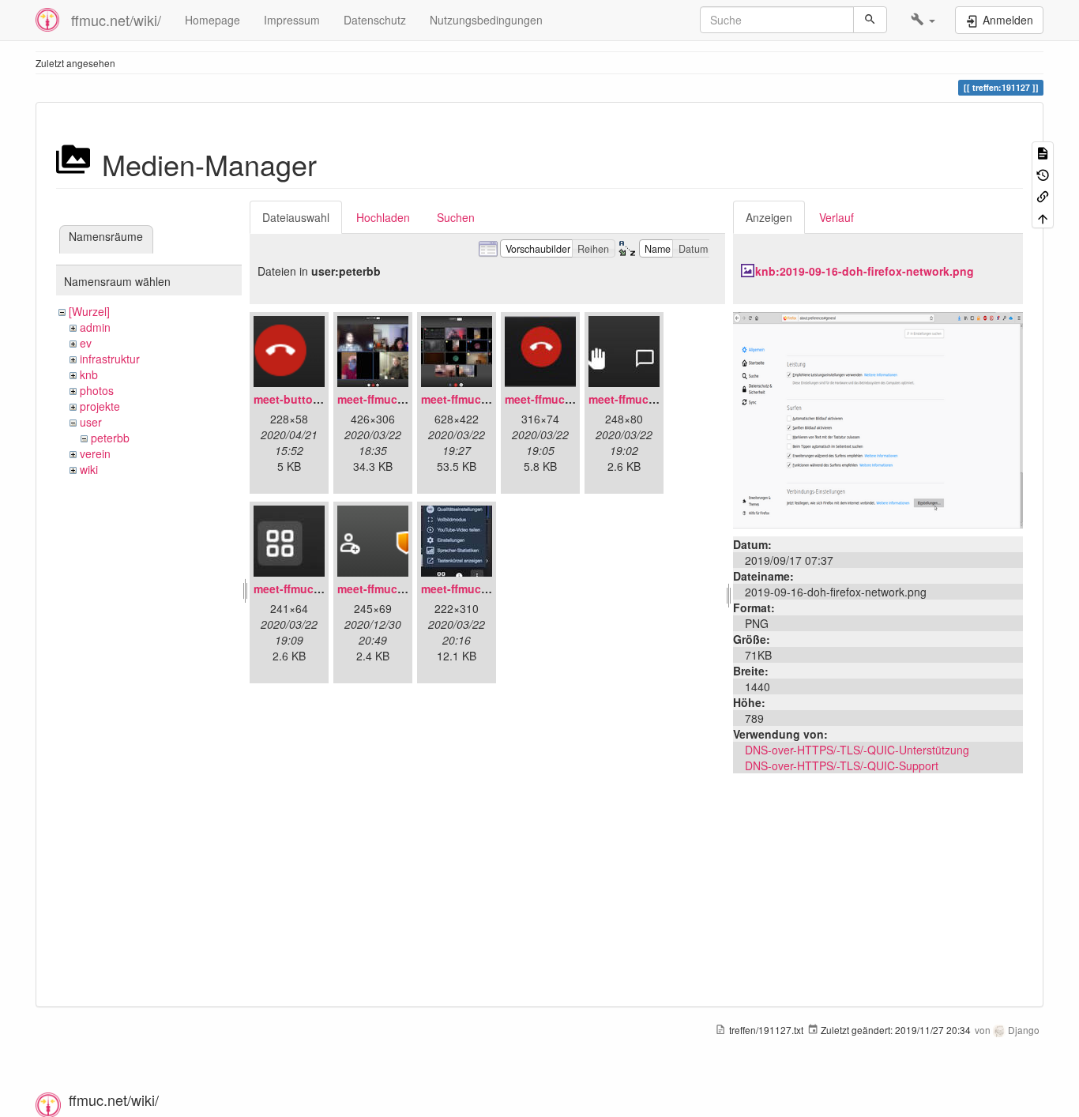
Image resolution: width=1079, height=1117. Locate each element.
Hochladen (383, 217)
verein (95, 453)
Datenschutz (375, 20)
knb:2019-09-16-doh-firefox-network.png (864, 271)
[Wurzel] (89, 311)
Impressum (292, 20)
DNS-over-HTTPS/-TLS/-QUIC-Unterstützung (857, 750)
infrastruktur (110, 359)
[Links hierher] (1042, 195)
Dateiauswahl (295, 217)
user (91, 422)
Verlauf (836, 217)
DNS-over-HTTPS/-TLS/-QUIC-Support (841, 765)
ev (86, 343)
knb (89, 374)
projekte (100, 406)
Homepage (212, 20)
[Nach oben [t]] (1042, 217)
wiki (89, 469)
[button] (923, 19)
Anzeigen (769, 217)
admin (95, 327)
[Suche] (870, 19)
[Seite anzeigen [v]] (1042, 152)
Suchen (456, 217)
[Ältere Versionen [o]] (1042, 173)
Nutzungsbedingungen (486, 20)
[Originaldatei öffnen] (878, 419)
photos (97, 390)
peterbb (110, 438)
